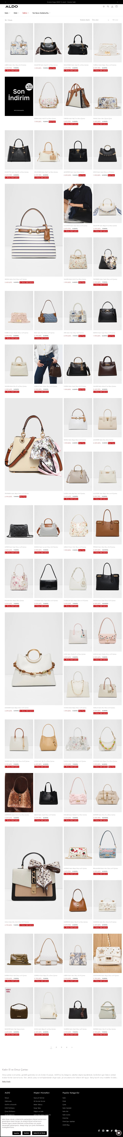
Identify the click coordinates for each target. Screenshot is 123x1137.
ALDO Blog (66, 1125)
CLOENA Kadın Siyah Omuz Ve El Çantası (75, 386)
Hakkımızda (8, 1101)
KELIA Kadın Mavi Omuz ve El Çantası (44, 333)
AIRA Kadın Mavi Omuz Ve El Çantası (74, 333)
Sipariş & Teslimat (39, 1098)
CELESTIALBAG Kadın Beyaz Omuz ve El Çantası (106, 975)
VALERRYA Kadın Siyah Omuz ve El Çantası (75, 1029)
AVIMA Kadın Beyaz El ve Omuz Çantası (45, 1029)
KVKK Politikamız (10, 1108)
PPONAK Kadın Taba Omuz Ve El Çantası (104, 547)
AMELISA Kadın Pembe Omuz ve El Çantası (104, 654)
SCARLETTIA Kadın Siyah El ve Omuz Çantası (17, 172)
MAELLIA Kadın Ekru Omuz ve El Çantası (104, 708)
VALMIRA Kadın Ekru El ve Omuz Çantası (16, 386)
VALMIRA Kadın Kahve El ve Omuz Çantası (104, 386)
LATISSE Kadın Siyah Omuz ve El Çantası (15, 547)
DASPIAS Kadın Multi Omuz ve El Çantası (75, 761)
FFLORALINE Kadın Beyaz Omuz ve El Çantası (76, 600)
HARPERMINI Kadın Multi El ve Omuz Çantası (17, 815)
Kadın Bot (65, 1111)
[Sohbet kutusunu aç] (118, 1133)
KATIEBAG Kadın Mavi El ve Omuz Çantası (104, 1029)
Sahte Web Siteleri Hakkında (42, 1115)
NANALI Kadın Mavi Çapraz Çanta (102, 118)
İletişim (7, 1098)
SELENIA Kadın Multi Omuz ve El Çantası (16, 279)
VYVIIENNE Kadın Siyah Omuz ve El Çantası (46, 600)
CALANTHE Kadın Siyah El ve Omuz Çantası (46, 65)
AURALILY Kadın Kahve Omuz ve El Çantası (45, 386)
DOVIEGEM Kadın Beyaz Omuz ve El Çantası (17, 708)
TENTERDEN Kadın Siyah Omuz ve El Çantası (105, 279)
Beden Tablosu (38, 1105)
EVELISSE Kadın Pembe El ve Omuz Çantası (75, 815)
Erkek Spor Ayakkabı (69, 1121)
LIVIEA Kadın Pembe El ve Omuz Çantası (75, 654)
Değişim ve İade (38, 1111)
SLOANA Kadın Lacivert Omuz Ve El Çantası (46, 547)
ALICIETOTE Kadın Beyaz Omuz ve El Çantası (105, 493)
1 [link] (51, 1047)
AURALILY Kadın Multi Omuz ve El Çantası (75, 547)
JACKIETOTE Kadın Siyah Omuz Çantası (74, 172)
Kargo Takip (37, 1108)
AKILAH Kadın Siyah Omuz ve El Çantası (45, 815)
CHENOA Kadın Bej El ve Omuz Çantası (74, 118)
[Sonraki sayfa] (72, 1047)
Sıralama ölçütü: (85, 20)
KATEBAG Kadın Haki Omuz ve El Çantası (16, 975)
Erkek (64, 1101)
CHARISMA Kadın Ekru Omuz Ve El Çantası (104, 922)
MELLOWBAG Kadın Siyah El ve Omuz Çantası (76, 65)
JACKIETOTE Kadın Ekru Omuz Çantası (103, 440)
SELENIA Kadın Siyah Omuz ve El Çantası (104, 333)
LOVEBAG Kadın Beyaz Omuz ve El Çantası (75, 868)
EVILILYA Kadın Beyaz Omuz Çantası (14, 600)
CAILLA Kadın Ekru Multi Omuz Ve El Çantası (17, 922)
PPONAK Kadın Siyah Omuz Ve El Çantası (104, 600)
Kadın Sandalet (67, 1108)
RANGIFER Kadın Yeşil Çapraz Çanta (14, 1029)
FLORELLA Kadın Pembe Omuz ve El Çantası (16, 333)
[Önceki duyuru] (5, 2)
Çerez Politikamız (10, 1111)
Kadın (64, 1098)
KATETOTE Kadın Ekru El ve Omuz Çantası (104, 815)
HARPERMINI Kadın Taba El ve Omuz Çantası (76, 922)
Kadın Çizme (66, 1115)
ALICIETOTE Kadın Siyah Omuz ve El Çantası (75, 226)
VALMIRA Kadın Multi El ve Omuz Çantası (75, 279)
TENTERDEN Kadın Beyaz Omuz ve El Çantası (17, 493)
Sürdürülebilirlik (9, 1115)
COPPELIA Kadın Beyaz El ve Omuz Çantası (45, 975)
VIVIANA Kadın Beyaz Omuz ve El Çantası (75, 708)
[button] (8, 13)
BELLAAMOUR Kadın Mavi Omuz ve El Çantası (105, 868)
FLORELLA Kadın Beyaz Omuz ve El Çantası (104, 65)
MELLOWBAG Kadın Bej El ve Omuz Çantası (46, 172)
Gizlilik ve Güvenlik (10, 1105)
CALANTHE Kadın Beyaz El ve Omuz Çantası (105, 226)
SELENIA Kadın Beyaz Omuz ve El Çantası (75, 440)
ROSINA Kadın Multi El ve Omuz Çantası (45, 118)
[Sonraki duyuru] (117, 2)
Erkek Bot (65, 1118)
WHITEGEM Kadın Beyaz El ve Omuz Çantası (105, 761)
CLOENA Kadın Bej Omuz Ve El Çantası (74, 493)
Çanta (64, 1105)
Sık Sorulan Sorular (39, 1101)
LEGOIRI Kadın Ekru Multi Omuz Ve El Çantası (17, 761)
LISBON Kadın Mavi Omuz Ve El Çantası (15, 65)
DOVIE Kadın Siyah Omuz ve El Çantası (103, 172)
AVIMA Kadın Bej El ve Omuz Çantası (44, 761)
